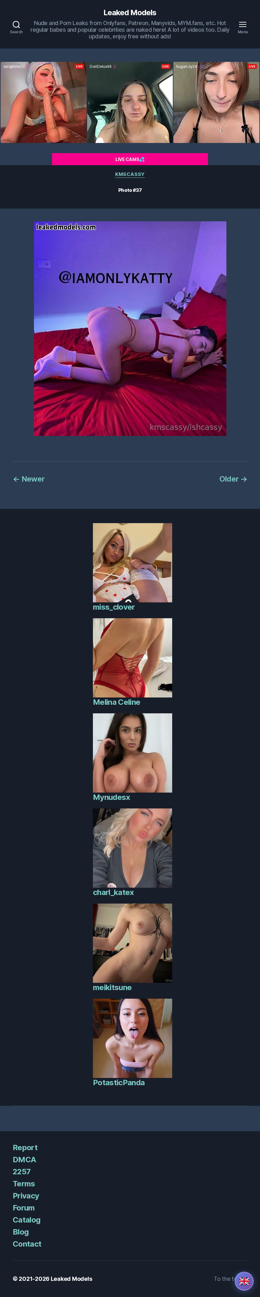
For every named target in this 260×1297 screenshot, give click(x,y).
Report (25, 1147)
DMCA (24, 1159)
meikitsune (112, 987)
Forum (24, 1207)
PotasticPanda (119, 1082)
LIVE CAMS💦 (130, 159)
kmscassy (130, 174)
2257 (21, 1171)
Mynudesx (111, 797)
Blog (21, 1231)
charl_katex (113, 892)
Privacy (26, 1195)
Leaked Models (129, 12)
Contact (27, 1243)
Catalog (26, 1219)
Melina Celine (116, 702)
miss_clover (114, 607)
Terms (24, 1183)
